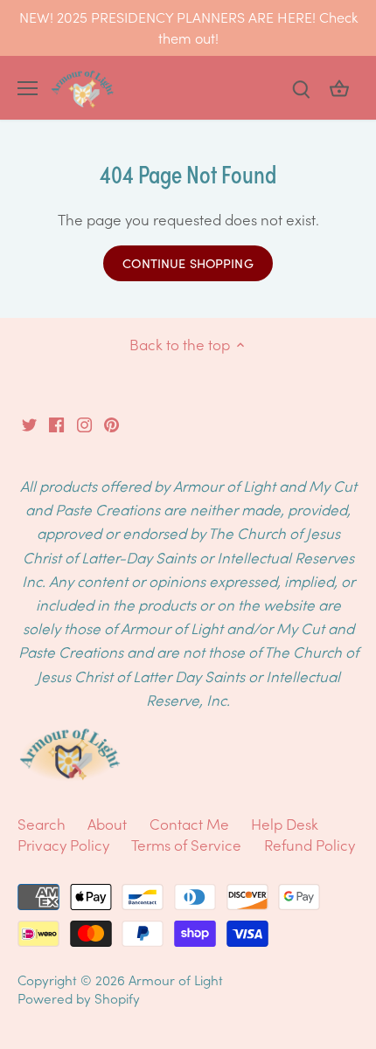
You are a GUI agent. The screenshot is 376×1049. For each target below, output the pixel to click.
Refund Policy (309, 844)
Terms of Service (186, 844)
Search (41, 823)
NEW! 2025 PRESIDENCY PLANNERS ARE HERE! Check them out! (188, 27)
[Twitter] (29, 422)
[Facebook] (56, 422)
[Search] (301, 88)
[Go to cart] (339, 88)
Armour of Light (176, 979)
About (108, 823)
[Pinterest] (111, 422)
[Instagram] (84, 422)
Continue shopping (187, 263)
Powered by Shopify (78, 998)
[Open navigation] (27, 88)
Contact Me (189, 823)
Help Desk (284, 823)
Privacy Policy (63, 844)
